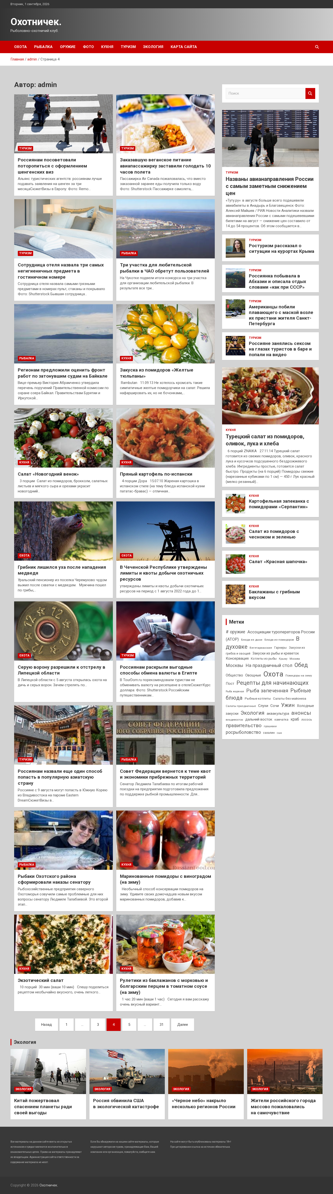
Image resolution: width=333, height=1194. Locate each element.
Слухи (263, 706)
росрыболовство (243, 732)
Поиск (310, 93)
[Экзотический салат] (63, 944)
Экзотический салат (41, 980)
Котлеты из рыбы (264, 658)
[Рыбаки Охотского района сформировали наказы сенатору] (63, 840)
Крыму (283, 658)
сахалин (269, 732)
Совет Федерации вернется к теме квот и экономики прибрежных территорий (165, 774)
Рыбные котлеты (258, 698)
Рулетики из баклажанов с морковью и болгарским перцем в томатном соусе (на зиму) (164, 986)
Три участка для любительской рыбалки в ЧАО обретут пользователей (164, 268)
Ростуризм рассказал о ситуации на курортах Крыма (281, 248)
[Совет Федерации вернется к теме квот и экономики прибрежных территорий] (165, 735)
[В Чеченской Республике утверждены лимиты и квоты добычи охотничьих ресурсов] (165, 531)
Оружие (68, 47)
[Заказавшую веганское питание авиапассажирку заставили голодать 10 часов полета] (165, 124)
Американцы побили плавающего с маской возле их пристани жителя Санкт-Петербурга (281, 315)
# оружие (235, 631)
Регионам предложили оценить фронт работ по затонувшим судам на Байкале (63, 373)
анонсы (301, 713)
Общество (234, 675)
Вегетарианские (261, 647)
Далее (182, 1024)
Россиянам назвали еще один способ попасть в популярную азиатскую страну (60, 777)
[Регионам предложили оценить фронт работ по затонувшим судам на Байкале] (63, 334)
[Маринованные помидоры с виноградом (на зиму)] (165, 840)
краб (295, 719)
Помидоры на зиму (298, 675)
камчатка (281, 719)
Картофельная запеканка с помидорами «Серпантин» (279, 503)
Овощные (253, 675)
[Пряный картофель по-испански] (165, 438)
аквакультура (278, 713)
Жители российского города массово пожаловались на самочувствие (283, 1106)
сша (279, 732)
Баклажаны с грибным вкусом (274, 594)
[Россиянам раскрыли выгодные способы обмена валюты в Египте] (165, 631)
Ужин (288, 705)
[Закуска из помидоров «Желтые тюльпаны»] (165, 334)
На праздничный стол (268, 665)
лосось (306, 719)
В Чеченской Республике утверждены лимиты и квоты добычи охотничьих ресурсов (163, 573)
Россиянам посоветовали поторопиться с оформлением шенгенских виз (52, 166)
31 (162, 1024)
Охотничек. (36, 22)
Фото (88, 47)
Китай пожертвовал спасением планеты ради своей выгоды (43, 1106)
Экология (153, 47)
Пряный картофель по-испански (156, 474)
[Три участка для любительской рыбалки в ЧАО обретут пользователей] (165, 229)
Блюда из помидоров (279, 639)
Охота (20, 47)
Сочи (274, 706)
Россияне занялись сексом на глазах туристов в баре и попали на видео (280, 349)
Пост (230, 683)
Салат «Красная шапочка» (278, 561)
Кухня (107, 47)
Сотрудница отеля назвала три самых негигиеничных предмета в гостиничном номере (61, 271)
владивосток (234, 719)
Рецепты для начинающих (272, 683)
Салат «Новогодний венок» (48, 474)
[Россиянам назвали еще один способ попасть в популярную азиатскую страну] (63, 735)
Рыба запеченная (267, 691)
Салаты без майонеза (289, 698)
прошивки (270, 726)
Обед (301, 665)
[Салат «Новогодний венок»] (63, 438)
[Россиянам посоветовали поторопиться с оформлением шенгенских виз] (63, 124)
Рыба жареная (235, 691)
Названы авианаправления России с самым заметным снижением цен (269, 186)
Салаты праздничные (241, 706)
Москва (295, 658)
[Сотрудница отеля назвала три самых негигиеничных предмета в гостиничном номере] (63, 229)
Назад (46, 1024)
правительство (244, 725)
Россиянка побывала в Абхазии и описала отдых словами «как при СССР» (277, 281)
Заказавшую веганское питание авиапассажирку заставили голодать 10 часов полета (165, 166)
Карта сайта (184, 47)
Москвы (234, 665)
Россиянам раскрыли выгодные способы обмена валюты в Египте (158, 670)
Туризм (128, 47)
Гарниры (280, 647)
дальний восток (258, 719)
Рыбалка (43, 47)
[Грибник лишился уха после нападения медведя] (63, 531)
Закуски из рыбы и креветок (276, 653)
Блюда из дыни (251, 639)
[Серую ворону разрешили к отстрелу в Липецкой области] (63, 631)
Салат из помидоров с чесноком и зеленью (274, 534)
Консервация (237, 658)
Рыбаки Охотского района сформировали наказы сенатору (54, 879)
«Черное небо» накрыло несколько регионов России (203, 1103)
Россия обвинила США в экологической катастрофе (126, 1103)
